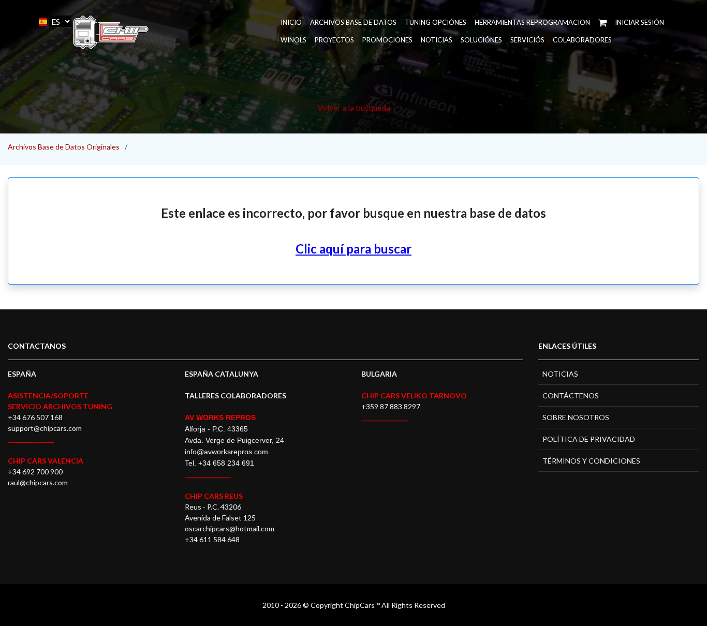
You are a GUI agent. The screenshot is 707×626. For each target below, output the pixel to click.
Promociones (387, 40)
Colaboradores (582, 40)
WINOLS (293, 40)
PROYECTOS (334, 40)
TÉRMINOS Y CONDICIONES (591, 460)
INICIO (291, 22)
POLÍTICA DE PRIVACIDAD (588, 439)
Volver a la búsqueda (353, 107)
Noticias (436, 40)
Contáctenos (570, 395)
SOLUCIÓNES (481, 40)
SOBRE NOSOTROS (575, 417)
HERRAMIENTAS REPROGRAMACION (532, 22)
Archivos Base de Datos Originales (64, 146)
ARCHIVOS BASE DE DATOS (353, 22)
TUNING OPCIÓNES (435, 22)
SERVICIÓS (527, 40)
